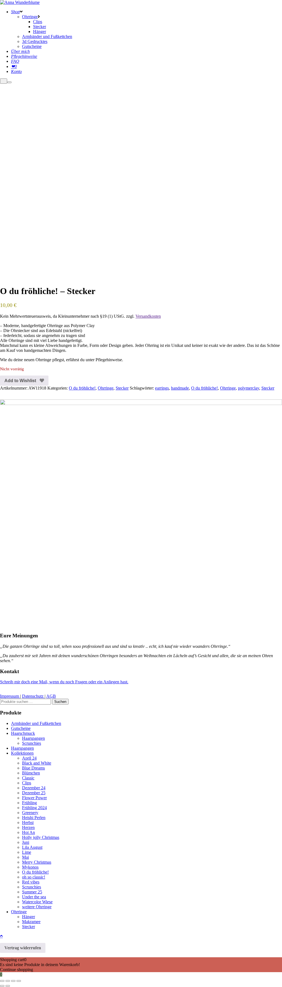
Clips (26, 783)
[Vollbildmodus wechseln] (8, 981)
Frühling (29, 802)
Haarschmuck (23, 733)
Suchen (60, 702)
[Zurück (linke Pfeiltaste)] (2, 986)
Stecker (122, 388)
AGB (51, 696)
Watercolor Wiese (37, 901)
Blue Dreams (33, 768)
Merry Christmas (36, 862)
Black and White (36, 763)
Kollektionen (22, 753)
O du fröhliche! (82, 388)
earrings (162, 388)
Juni (25, 842)
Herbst (28, 822)
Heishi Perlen (33, 817)
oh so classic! (33, 877)
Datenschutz (33, 696)
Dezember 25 (33, 792)
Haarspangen (33, 738)
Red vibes (30, 882)
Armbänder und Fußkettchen (36, 723)
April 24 (29, 758)
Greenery (30, 812)
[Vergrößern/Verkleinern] (2, 981)
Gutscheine (21, 728)
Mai (25, 857)
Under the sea (34, 896)
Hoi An (28, 832)
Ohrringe (105, 388)
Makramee (31, 921)
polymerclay (248, 388)
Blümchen (31, 773)
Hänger (28, 916)
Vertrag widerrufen (22, 947)
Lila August (32, 847)
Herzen (28, 827)
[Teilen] (13, 981)
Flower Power (34, 797)
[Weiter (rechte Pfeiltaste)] (8, 986)
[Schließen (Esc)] (19, 981)
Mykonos (30, 867)
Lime (26, 852)
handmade (180, 388)
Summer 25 (32, 892)
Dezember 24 (33, 787)
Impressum (10, 696)
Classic (28, 778)
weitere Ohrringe (36, 906)
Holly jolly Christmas (40, 837)
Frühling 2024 (34, 807)
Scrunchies (31, 743)
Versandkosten (148, 316)
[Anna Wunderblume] (20, 2)
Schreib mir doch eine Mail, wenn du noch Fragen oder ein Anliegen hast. (64, 681)
